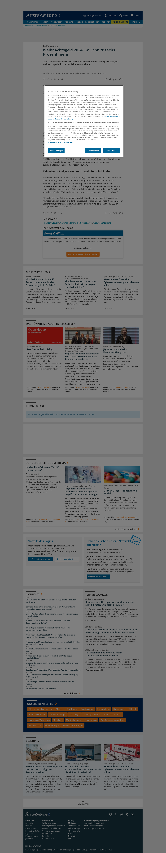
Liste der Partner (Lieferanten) (60, 142)
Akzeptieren (112, 151)
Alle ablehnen (93, 151)
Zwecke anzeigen (56, 151)
